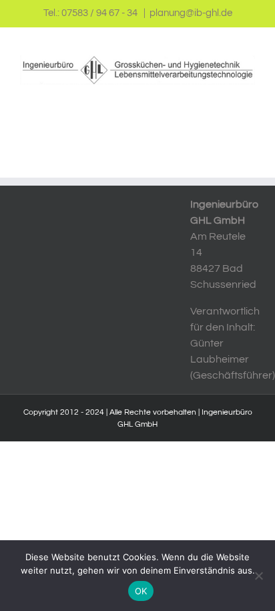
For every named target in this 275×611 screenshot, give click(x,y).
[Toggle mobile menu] (249, 92)
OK (141, 591)
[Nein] (258, 575)
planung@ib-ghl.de (191, 13)
